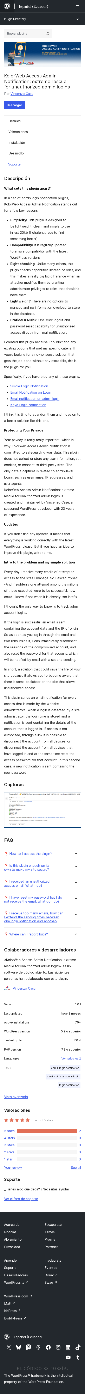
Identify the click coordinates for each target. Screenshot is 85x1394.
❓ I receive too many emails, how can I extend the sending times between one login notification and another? (33, 917)
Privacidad (12, 1247)
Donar (51, 1275)
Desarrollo (16, 153)
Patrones (51, 1247)
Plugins (50, 1239)
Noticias (10, 1232)
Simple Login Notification (29, 386)
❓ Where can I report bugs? (26, 934)
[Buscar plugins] (48, 33)
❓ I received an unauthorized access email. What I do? (27, 883)
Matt (10, 1303)
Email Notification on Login (30, 392)
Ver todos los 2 (71, 1058)
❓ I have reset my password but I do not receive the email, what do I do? (33, 899)
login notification (69, 1085)
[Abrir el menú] (78, 6)
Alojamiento (13, 1239)
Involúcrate (53, 1260)
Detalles (14, 121)
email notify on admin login (63, 1076)
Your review (13, 1167)
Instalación (16, 143)
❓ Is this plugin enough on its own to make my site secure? (27, 868)
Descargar (14, 105)
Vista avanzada (16, 1097)
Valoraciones (18, 132)
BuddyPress (15, 1318)
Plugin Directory (15, 19)
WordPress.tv (16, 1282)
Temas (50, 1232)
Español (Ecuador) (28, 1337)
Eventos (51, 1268)
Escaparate (53, 1224)
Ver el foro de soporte (21, 1199)
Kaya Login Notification (28, 405)
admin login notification (65, 1067)
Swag (51, 1282)
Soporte (14, 164)
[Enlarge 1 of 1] (75, 797)
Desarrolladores (16, 1275)
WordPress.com (18, 1296)
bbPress (12, 1311)
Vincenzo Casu (22, 94)
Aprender (11, 1260)
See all (76, 1167)
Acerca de (12, 1224)
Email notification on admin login (34, 399)
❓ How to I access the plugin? (28, 854)
